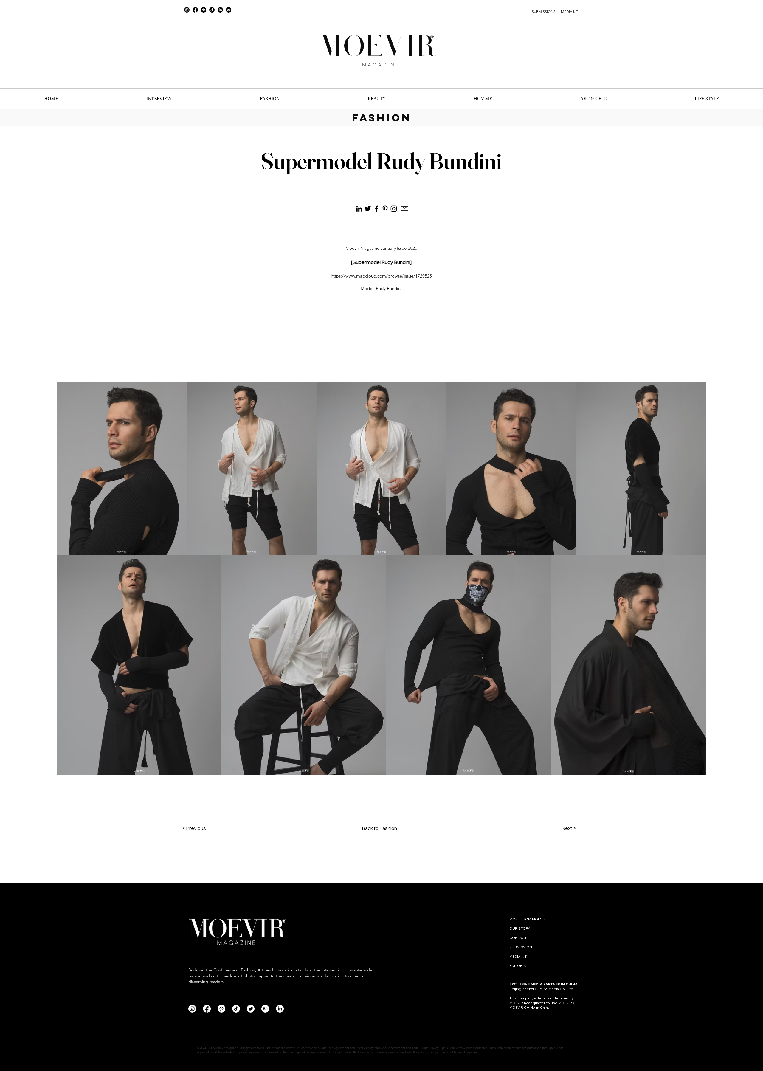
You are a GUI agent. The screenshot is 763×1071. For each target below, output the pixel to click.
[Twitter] (251, 1009)
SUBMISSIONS (544, 11)
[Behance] (228, 10)
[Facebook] (195, 10)
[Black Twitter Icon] (368, 208)
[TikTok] (212, 10)
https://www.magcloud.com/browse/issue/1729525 (381, 276)
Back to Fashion (379, 828)
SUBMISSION (520, 947)
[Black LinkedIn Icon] (359, 208)
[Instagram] (187, 10)
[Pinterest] (203, 10)
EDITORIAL (518, 965)
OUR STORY (519, 928)
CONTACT (518, 937)
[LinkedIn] (220, 10)
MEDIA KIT (569, 11)
